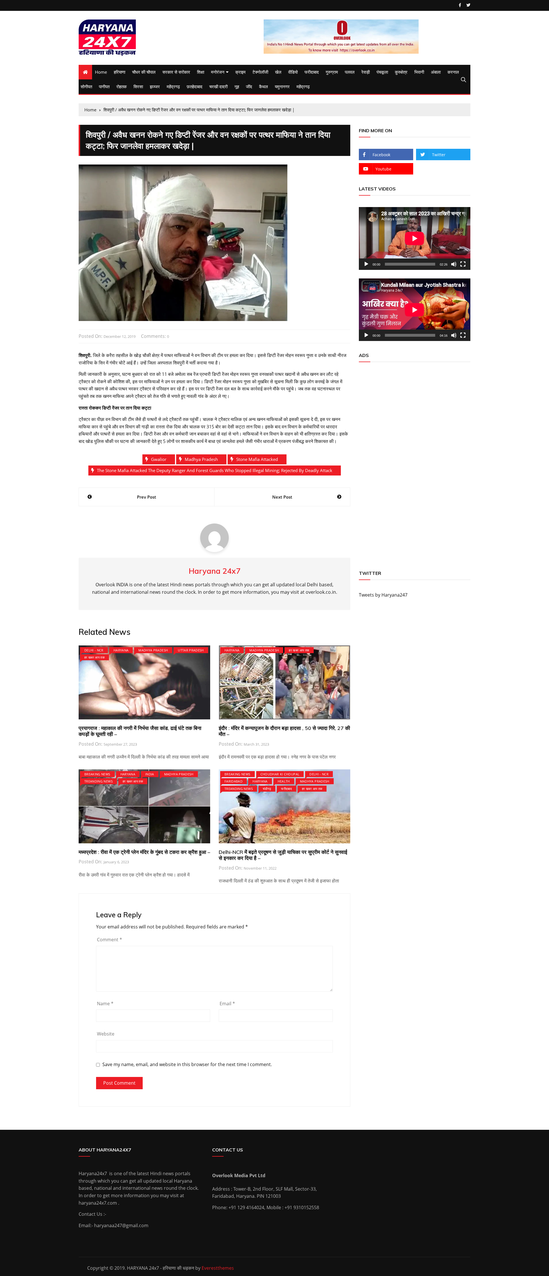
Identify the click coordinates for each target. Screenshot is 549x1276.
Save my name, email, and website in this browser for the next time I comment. (187, 1065)
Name (105, 1003)
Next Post (282, 497)
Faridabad (233, 781)
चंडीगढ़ (267, 789)
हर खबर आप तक (94, 657)
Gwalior (158, 459)
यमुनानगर (282, 86)
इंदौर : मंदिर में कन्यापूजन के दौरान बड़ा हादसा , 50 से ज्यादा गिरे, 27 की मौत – (284, 731)
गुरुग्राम (332, 72)
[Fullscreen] (463, 264)
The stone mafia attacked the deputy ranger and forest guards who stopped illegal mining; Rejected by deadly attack (214, 470)
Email (227, 1003)
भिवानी (419, 72)
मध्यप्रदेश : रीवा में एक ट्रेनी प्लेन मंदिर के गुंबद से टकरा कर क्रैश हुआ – (144, 852)
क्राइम (240, 72)
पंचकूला (382, 72)
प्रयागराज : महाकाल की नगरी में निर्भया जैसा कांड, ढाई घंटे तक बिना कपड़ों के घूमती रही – (140, 731)
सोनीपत (86, 86)
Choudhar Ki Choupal (280, 774)
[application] (414, 238)
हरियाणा (119, 72)
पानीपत (104, 86)
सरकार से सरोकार (176, 72)
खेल (278, 72)
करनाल (453, 72)
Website (105, 1034)
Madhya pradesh (201, 459)
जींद (249, 86)
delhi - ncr (94, 650)
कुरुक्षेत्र (401, 72)
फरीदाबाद (312, 72)
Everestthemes (218, 1268)
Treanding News (98, 781)
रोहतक (121, 86)
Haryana (121, 650)
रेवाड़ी (365, 72)
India (149, 774)
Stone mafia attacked (257, 459)
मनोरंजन (217, 72)
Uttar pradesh (191, 650)
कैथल (263, 86)
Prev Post (146, 497)
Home (101, 72)
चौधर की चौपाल (144, 72)
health (284, 781)
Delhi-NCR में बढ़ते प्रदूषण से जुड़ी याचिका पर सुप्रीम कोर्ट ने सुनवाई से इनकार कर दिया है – (283, 855)
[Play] (366, 264)
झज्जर (155, 86)
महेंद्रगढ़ (173, 86)
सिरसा (138, 86)
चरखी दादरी (218, 86)
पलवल (350, 72)
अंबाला (436, 72)
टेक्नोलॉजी (260, 72)
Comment (109, 939)
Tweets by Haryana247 (383, 595)
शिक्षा (200, 72)
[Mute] (454, 264)
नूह (236, 86)
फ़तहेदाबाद (194, 86)
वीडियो (293, 72)
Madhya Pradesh (153, 650)
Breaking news (97, 774)
